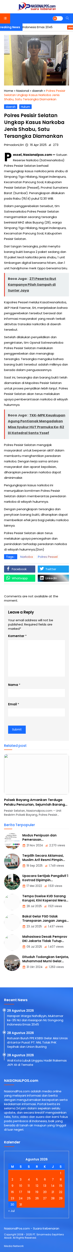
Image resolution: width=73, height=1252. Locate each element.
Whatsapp (20, 578)
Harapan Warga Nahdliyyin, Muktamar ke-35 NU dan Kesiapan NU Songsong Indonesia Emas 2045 (35, 1020)
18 (28, 1192)
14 (52, 1186)
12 (37, 1186)
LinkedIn (51, 578)
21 (53, 1192)
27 (45, 1198)
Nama (13, 685)
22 (60, 1192)
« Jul (11, 1211)
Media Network (14, 1246)
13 (44, 1186)
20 (45, 1192)
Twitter (50, 569)
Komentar (16, 636)
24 (21, 1198)
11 (29, 1186)
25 (29, 1198)
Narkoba (26, 557)
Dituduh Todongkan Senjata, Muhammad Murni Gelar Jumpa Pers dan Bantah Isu (45, 961)
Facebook (19, 569)
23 (12, 1198)
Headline (64, 27)
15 (60, 1186)
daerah (11, 107)
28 (53, 1198)
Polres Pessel (48, 557)
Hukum (25, 107)
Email (12, 704)
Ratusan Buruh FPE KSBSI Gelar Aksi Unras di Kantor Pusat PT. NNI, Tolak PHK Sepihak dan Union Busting (37, 1042)
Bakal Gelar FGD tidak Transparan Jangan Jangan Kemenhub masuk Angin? (45, 920)
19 (36, 1192)
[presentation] (19, 787)
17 (20, 1192)
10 (20, 1186)
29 (60, 1198)
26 (37, 1198)
